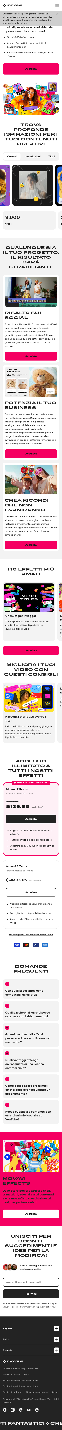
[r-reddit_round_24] (37, 1410)
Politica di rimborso (12, 1391)
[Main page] (12, 5)
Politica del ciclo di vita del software (20, 1380)
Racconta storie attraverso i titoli (25, 718)
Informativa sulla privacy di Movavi (38, 1306)
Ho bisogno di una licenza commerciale (31, 934)
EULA (26, 1374)
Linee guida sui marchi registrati (42, 1391)
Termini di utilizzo (11, 1374)
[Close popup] (57, 18)
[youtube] (29, 1410)
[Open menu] (57, 5)
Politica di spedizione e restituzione (20, 1386)
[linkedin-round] (21, 1410)
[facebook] (5, 1410)
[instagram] (13, 1410)
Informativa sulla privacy (15, 23)
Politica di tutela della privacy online (20, 1368)
